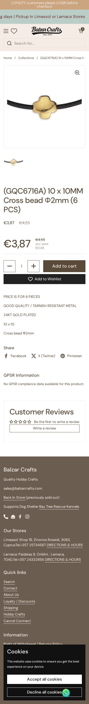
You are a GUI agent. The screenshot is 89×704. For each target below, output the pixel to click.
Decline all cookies (44, 692)
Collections (26, 58)
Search (9, 581)
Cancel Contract (17, 621)
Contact (10, 588)
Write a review (44, 428)
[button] (80, 31)
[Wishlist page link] (14, 31)
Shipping (11, 607)
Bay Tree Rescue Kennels (59, 506)
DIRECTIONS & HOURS (63, 559)
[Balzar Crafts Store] (46, 31)
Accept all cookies (44, 679)
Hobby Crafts (14, 614)
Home (8, 58)
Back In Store (15, 497)
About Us (11, 594)
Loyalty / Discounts (19, 601)
